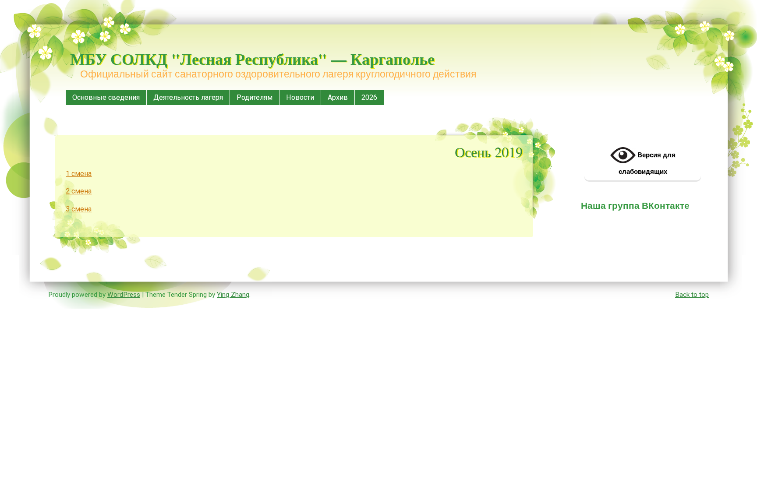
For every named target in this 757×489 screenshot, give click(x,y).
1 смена (79, 173)
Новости (300, 97)
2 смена (79, 191)
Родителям (254, 97)
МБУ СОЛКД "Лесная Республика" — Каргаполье (252, 58)
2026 (369, 97)
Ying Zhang (233, 295)
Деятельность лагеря (188, 97)
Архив (338, 97)
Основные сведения (106, 97)
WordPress (123, 295)
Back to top (692, 295)
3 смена (79, 209)
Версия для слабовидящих (647, 163)
